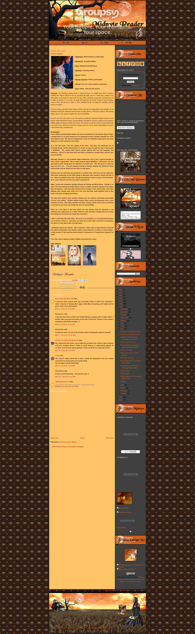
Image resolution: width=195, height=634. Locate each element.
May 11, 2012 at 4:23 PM (65, 376)
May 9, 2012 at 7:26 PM (65, 366)
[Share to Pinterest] (86, 280)
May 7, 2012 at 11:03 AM (65, 335)
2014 (121, 301)
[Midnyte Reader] (118, 143)
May (122, 329)
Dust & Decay (125, 370)
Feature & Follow (126, 350)
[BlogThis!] (81, 280)
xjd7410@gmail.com (62, 381)
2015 (121, 298)
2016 (121, 295)
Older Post (109, 438)
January (124, 393)
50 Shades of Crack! (127, 358)
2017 (121, 292)
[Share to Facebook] (84, 280)
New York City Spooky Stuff (129, 334)
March (123, 388)
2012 (121, 306)
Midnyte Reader (121, 141)
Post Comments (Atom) (68, 442)
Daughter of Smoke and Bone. (130, 331)
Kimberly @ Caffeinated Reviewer (66, 340)
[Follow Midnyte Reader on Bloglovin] (125, 128)
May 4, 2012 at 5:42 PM (65, 324)
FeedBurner (135, 85)
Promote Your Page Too (123, 145)
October (124, 315)
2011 (121, 397)
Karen (57, 355)
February (124, 390)
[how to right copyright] (125, 569)
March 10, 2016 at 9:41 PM (66, 386)
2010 (121, 400)
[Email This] (79, 280)
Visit (121, 527)
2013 (121, 304)
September (125, 317)
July (122, 323)
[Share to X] (83, 280)
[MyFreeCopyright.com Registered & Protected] (130, 567)
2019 (121, 289)
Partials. (123, 381)
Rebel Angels (56, 54)
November (124, 312)
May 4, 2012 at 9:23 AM (65, 309)
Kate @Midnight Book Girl (64, 298)
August (123, 320)
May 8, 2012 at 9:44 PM (65, 350)
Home (82, 438)
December (124, 309)
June (123, 326)
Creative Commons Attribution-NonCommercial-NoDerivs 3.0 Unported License (130, 579)
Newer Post (54, 438)
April (123, 385)
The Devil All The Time (128, 342)
